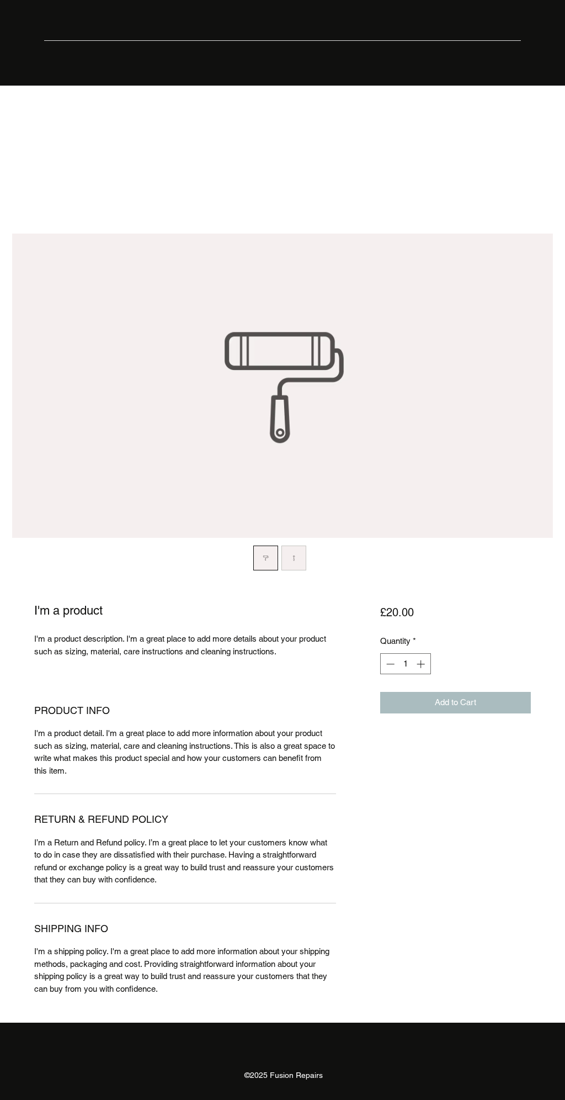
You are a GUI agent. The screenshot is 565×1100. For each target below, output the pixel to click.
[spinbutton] (405, 664)
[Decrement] (389, 664)
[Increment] (421, 664)
